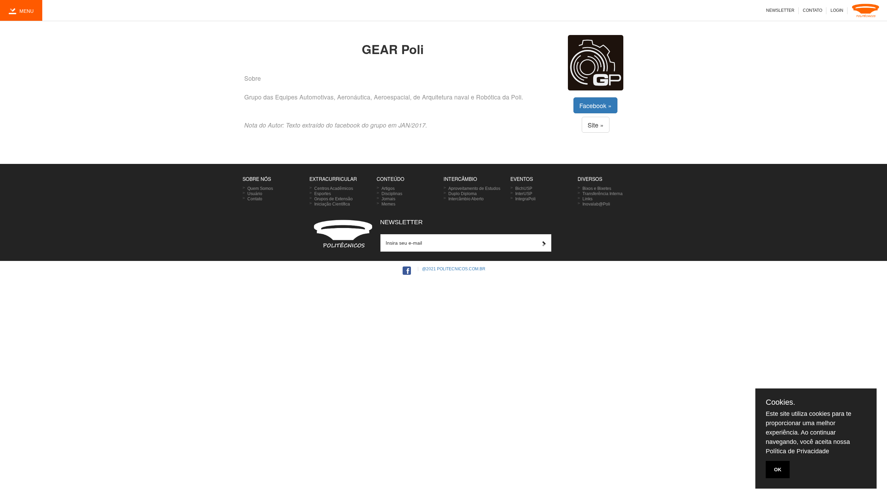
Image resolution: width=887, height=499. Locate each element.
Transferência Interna (602, 194)
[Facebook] (407, 271)
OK (777, 469)
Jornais (388, 199)
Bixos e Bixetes (596, 188)
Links (587, 199)
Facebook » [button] (595, 105)
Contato (254, 199)
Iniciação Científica (332, 204)
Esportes (322, 194)
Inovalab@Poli (596, 204)
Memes (388, 204)
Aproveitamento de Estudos (474, 188)
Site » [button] (596, 124)
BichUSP (523, 188)
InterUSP (523, 194)
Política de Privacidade (797, 451)
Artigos (388, 188)
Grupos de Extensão (333, 199)
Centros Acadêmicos (333, 188)
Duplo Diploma (462, 194)
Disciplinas (391, 194)
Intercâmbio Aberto (466, 199)
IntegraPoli (525, 199)
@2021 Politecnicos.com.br (453, 269)
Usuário (254, 194)
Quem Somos (260, 188)
